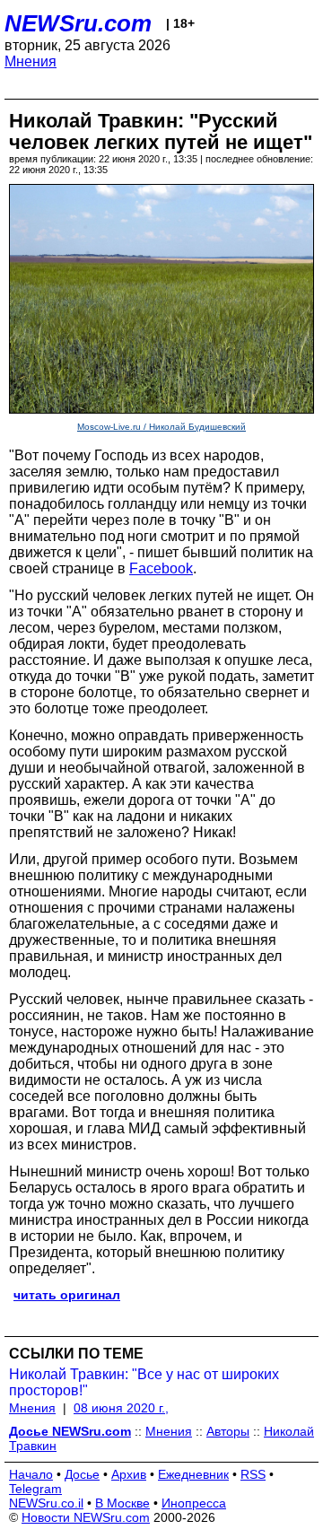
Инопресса (194, 1503)
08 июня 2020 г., (121, 1408)
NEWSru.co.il (46, 1503)
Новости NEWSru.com (86, 1517)
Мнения (30, 61)
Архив (128, 1474)
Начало (31, 1474)
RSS (253, 1474)
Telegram (35, 1488)
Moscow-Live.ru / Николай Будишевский (161, 427)
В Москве (122, 1503)
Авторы (227, 1431)
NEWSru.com (78, 23)
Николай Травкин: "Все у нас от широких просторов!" (144, 1382)
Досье (82, 1474)
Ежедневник (193, 1474)
